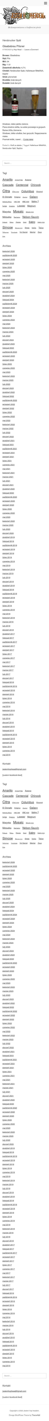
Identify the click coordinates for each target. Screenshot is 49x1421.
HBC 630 (25, 201)
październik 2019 (9, 545)
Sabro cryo (41, 222)
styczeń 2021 (8, 484)
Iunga (4, 206)
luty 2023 (6, 384)
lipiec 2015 (7, 746)
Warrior (32, 232)
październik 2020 (9, 497)
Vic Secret (23, 232)
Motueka (6, 216)
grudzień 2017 (8, 634)
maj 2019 (6, 565)
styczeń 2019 (8, 581)
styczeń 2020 (8, 533)
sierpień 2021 (8, 456)
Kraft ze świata (16, 145)
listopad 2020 (8, 493)
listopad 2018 (8, 589)
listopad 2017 (8, 638)
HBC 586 (17, 202)
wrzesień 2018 (8, 597)
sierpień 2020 (8, 505)
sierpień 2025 (8, 263)
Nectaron (17, 217)
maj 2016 (6, 706)
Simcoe (7, 227)
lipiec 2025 (7, 267)
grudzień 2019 (8, 537)
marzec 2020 (7, 525)
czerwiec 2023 (8, 368)
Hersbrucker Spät (9, 148)
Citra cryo (15, 191)
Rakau (11, 222)
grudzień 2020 (8, 489)
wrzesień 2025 (8, 259)
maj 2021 (6, 468)
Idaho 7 (35, 201)
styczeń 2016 (8, 722)
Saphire (19, 148)
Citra (6, 190)
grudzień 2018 (8, 585)
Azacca (28, 179)
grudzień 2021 (8, 440)
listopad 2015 (8, 730)
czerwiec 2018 (8, 609)
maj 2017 (6, 662)
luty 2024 (6, 335)
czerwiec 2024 (8, 319)
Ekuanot (39, 191)
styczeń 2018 (8, 629)
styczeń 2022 (8, 436)
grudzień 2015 (8, 726)
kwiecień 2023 (8, 376)
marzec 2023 (7, 380)
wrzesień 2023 (8, 356)
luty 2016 (6, 718)
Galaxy (34, 196)
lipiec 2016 (7, 698)
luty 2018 (6, 625)
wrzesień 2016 (8, 690)
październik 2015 (9, 734)
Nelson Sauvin (30, 217)
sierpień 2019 (8, 553)
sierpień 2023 (8, 360)
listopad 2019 (8, 541)
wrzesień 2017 (8, 646)
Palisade (4, 222)
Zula (3, 236)
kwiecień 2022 (8, 424)
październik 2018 (9, 593)
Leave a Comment (31, 49)
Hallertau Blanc (7, 202)
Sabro (32, 222)
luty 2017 (6, 674)
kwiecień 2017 (8, 666)
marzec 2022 (7, 428)
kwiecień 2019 (8, 569)
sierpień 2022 (8, 408)
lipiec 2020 (7, 509)
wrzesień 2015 (8, 738)
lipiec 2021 (7, 460)
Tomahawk (14, 232)
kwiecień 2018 (8, 617)
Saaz (24, 222)
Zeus (40, 232)
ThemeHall (36, 1415)
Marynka (6, 211)
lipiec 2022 (7, 412)
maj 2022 (6, 420)
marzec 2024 (7, 331)
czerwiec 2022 (8, 416)
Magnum (31, 205)
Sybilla (34, 228)
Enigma (17, 197)
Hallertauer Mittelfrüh (38, 145)
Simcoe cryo (18, 228)
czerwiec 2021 (8, 464)
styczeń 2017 (8, 678)
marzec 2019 (7, 573)
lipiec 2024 (7, 315)
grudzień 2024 (8, 295)
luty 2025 (6, 287)
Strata (27, 227)
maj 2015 (6, 754)
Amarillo (7, 179)
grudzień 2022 (8, 392)
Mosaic (18, 211)
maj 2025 (6, 275)
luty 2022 (6, 432)
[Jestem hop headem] (24, 23)
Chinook (36, 185)
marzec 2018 (7, 621)
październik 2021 (9, 448)
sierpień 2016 (8, 694)
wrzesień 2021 (8, 452)
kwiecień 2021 (8, 472)
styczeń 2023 (8, 388)
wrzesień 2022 (8, 404)
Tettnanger (5, 232)
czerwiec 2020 (8, 513)
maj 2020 (6, 517)
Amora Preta (19, 180)
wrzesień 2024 (8, 307)
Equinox (25, 197)
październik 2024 (9, 303)
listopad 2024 (8, 299)
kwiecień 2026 (8, 251)
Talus (41, 227)
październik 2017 (9, 642)
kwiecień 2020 (8, 521)
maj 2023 (6, 372)
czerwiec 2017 (8, 658)
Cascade (8, 185)
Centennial (22, 185)
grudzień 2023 (8, 344)
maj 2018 (6, 613)
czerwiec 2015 (8, 750)
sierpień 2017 (8, 650)
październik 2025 (9, 255)
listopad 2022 (8, 396)
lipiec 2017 (7, 654)
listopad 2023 (8, 348)
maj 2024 (6, 323)
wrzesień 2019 (8, 549)
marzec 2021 (7, 476)
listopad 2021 (8, 444)
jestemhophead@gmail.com (14, 769)
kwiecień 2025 (8, 279)
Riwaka (18, 222)
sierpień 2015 (8, 742)
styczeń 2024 (8, 340)
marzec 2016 (7, 714)
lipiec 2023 (7, 364)
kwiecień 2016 (8, 710)
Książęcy (12, 206)
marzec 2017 (7, 670)
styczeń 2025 (8, 291)
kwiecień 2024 (8, 327)
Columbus (27, 191)
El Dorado (7, 196)
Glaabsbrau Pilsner (13, 46)
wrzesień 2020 (8, 501)
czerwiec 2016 (8, 702)
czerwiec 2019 (8, 561)
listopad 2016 (8, 682)
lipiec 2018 (7, 605)
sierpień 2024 (8, 311)
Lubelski (21, 205)
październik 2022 (9, 400)
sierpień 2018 (8, 601)
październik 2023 (9, 352)
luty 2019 (6, 577)
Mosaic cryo (30, 212)
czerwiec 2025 (8, 271)
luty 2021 (6, 480)
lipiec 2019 (7, 557)
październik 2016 (9, 686)
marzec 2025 (7, 283)
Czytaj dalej (28, 139)
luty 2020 (6, 529)
